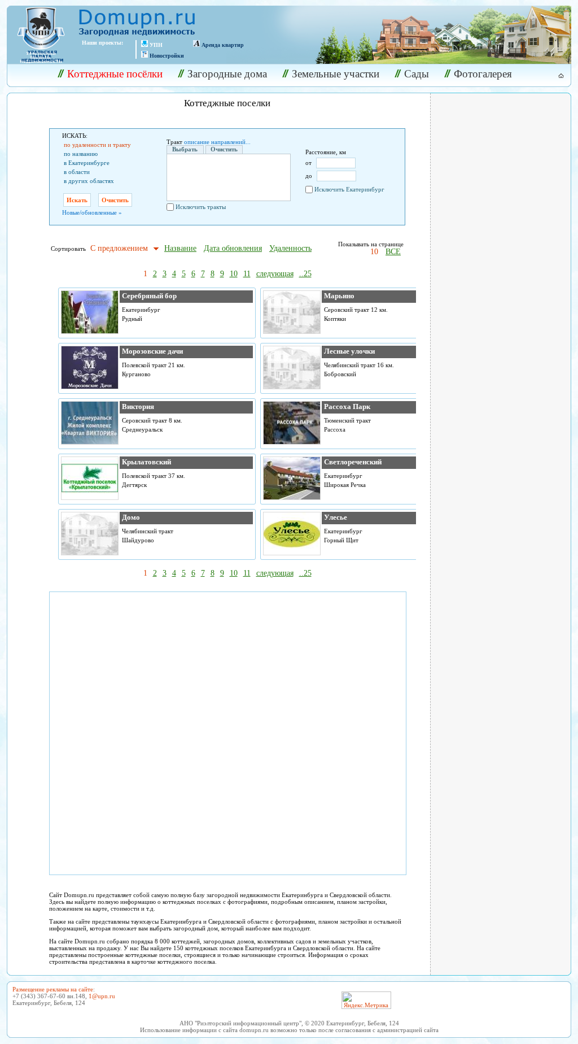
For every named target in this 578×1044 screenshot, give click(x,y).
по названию (81, 153)
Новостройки (167, 56)
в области (77, 171)
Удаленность (290, 248)
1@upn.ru (102, 996)
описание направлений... (217, 141)
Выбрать (185, 149)
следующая (275, 273)
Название (180, 248)
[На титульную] (554, 75)
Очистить (224, 149)
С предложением (119, 248)
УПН (156, 45)
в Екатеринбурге (87, 162)
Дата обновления (233, 248)
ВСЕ (393, 251)
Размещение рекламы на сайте (52, 989)
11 (247, 273)
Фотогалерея (483, 74)
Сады (416, 74)
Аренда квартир (223, 45)
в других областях (89, 180)
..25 (305, 273)
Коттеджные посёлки (115, 74)
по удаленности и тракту (97, 144)
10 (374, 251)
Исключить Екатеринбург (349, 189)
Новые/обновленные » (92, 212)
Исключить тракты (201, 206)
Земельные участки (335, 74)
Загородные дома (227, 74)
